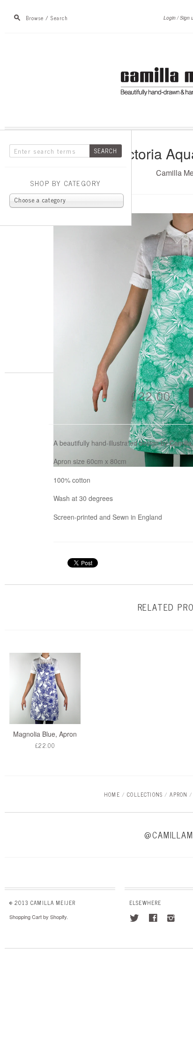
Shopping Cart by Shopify (38, 916)
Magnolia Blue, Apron (45, 734)
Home (112, 794)
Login (169, 18)
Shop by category (65, 183)
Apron (178, 794)
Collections (145, 794)
